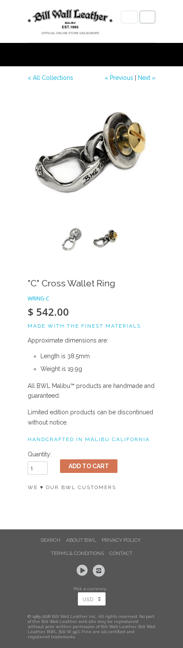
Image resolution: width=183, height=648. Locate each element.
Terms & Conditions (77, 553)
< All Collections (50, 77)
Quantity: (39, 454)
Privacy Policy (121, 540)
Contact (120, 553)
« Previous (119, 77)
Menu (129, 17)
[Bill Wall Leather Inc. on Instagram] (100, 570)
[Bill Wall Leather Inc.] (70, 23)
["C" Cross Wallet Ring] (91, 155)
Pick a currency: (91, 588)
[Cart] (147, 17)
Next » (146, 77)
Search (50, 540)
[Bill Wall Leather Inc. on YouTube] (83, 570)
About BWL (81, 540)
